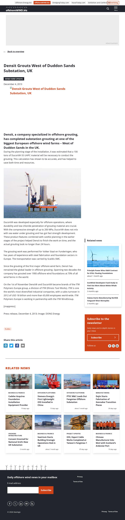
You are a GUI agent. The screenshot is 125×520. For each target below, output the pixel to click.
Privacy (80, 477)
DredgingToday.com (60, 2)
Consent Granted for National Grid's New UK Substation (18, 442)
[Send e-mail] (26, 503)
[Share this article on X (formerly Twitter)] (11, 346)
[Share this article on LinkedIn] (6, 346)
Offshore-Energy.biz (23, 2)
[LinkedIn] (117, 346)
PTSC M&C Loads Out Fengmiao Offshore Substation (77, 399)
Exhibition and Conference (99, 2)
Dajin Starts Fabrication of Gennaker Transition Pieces (106, 400)
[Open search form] (108, 8)
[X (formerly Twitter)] (113, 346)
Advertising (113, 2)
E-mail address (14, 483)
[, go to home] (16, 8)
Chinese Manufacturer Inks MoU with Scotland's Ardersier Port (106, 441)
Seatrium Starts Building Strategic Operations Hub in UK (47, 441)
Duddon (7, 329)
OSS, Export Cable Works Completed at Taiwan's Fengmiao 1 (77, 440)
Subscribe (96, 337)
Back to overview (15, 51)
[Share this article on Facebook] (17, 346)
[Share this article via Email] (23, 346)
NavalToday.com (78, 2)
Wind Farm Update (14, 79)
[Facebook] (109, 346)
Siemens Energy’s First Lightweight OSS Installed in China (46, 400)
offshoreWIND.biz (42, 2)
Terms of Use (78, 482)
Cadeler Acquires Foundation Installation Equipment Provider (18, 400)
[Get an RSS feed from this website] (32, 503)
